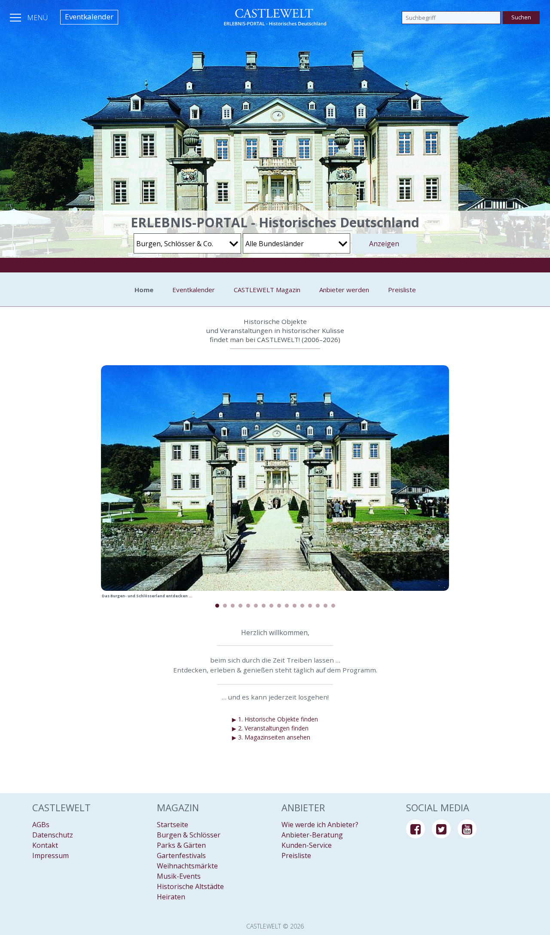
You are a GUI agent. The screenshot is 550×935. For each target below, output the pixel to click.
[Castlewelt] (275, 17)
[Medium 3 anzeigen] (233, 606)
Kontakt (45, 845)
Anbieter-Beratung (312, 835)
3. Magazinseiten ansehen (271, 737)
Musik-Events (179, 876)
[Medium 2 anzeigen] (225, 606)
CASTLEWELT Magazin (267, 290)
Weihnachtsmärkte (187, 866)
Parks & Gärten (181, 845)
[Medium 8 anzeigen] (271, 606)
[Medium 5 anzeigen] (248, 606)
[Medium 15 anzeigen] (325, 606)
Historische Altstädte (190, 886)
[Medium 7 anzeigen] (264, 606)
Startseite (172, 824)
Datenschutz (52, 835)
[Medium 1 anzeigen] (217, 606)
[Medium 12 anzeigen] (302, 606)
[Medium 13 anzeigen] (310, 606)
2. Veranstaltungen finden (270, 728)
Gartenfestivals (181, 855)
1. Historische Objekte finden (275, 719)
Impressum (50, 855)
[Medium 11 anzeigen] (294, 606)
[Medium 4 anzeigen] (240, 606)
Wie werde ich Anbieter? (319, 824)
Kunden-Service (306, 845)
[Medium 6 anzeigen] (256, 606)
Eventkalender (89, 16)
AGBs (40, 824)
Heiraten (171, 896)
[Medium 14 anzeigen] (318, 606)
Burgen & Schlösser (188, 835)
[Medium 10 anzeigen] (287, 606)
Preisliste (402, 290)
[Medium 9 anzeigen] (279, 606)
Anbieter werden (344, 290)
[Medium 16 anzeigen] (333, 606)
